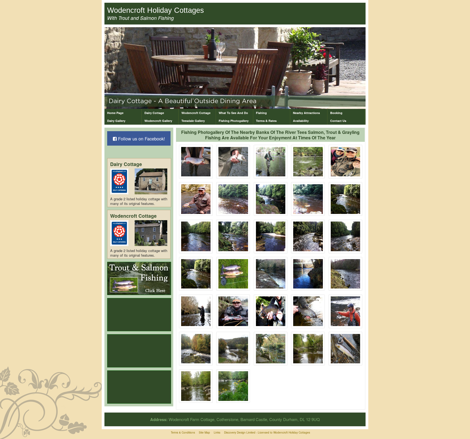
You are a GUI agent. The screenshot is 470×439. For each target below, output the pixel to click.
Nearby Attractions (306, 113)
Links (217, 432)
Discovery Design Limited (239, 432)
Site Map (204, 432)
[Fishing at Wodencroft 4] (308, 162)
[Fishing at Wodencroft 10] (196, 274)
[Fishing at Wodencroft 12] (271, 274)
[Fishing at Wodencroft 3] (271, 162)
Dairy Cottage (154, 113)
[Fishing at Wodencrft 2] (196, 311)
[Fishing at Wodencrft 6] (345, 311)
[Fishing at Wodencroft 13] (308, 274)
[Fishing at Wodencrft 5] (308, 311)
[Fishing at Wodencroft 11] (233, 274)
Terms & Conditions (183, 432)
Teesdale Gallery (193, 121)
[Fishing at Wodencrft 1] (345, 274)
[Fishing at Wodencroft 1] (196, 162)
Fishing (261, 113)
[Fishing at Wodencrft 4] (271, 311)
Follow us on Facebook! (141, 138)
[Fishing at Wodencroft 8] (308, 236)
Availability (301, 121)
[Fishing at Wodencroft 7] (271, 236)
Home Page (115, 113)
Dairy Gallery (116, 121)
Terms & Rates (266, 121)
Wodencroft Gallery (158, 121)
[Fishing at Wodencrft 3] (233, 311)
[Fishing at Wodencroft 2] (233, 162)
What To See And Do (233, 113)
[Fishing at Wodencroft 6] (196, 199)
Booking (336, 113)
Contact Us (338, 121)
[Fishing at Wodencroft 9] (345, 236)
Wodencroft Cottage (196, 113)
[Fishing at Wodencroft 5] (345, 162)
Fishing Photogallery (234, 121)
